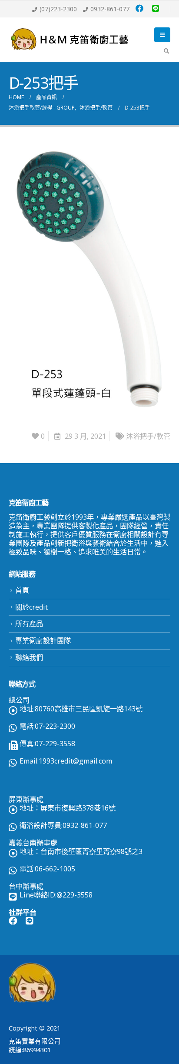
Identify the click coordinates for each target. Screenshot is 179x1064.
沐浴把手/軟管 (148, 436)
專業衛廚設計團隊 (43, 640)
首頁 (22, 590)
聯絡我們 (29, 657)
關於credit (31, 607)
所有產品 (29, 623)
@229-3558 (74, 895)
